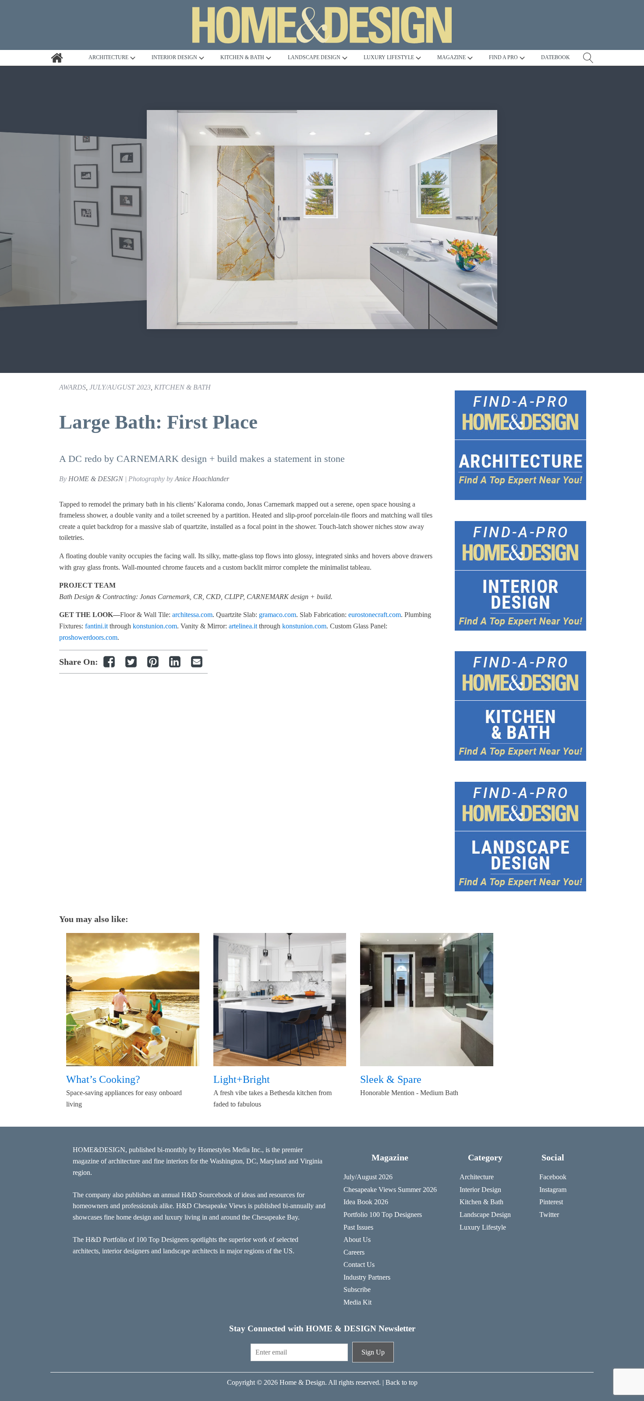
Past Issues (358, 1227)
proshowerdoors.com (88, 637)
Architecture (477, 1177)
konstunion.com (155, 626)
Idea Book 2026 (365, 1202)
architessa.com (192, 614)
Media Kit (357, 1302)
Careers (353, 1252)
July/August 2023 (120, 387)
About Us (357, 1239)
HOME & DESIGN (95, 478)
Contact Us (359, 1264)
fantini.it (96, 626)
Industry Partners (366, 1277)
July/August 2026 (368, 1177)
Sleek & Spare (390, 1079)
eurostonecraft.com (374, 614)
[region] (322, 219)
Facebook (552, 1177)
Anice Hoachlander (202, 478)
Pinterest (551, 1202)
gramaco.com (277, 614)
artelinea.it (243, 626)
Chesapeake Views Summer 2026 (390, 1189)
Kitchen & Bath (182, 387)
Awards (72, 387)
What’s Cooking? (103, 1079)
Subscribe (357, 1289)
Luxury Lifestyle (483, 1227)
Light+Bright (241, 1079)
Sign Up (373, 1352)
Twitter (549, 1214)
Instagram (552, 1189)
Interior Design (480, 1189)
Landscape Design (485, 1214)
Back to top (402, 1382)
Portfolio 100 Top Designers (382, 1214)
